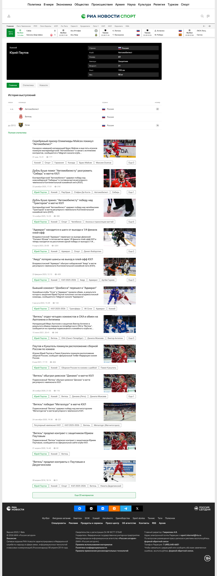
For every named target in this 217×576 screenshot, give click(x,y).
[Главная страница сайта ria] (98, 16)
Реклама (73, 523)
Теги (160, 518)
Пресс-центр (112, 523)
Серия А (74, 26)
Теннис (151, 518)
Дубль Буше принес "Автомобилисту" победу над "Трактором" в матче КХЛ (62, 202)
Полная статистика (17, 132)
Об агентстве (129, 523)
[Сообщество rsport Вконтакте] (102, 508)
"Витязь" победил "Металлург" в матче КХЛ (59, 404)
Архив (162, 523)
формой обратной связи (156, 541)
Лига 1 (96, 26)
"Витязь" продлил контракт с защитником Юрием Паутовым (62, 435)
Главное (10, 26)
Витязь (28, 116)
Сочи (27, 125)
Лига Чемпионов (24, 26)
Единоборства (123, 518)
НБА (127, 26)
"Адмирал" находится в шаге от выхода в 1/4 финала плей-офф (64, 231)
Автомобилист (125, 52)
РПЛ (35, 26)
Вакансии (11, 538)
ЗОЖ (87, 518)
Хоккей (13, 47)
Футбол (45, 518)
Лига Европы (45, 26)
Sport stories (139, 518)
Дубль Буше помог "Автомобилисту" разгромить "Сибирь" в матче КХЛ (62, 172)
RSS (154, 523)
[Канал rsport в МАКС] (79, 508)
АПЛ (56, 26)
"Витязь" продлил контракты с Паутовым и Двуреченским (58, 463)
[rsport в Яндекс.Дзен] (91, 508)
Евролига (119, 26)
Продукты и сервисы (92, 523)
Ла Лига (64, 26)
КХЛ (103, 26)
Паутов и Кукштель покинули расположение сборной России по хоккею (65, 348)
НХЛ (110, 26)
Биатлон (78, 518)
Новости (44, 85)
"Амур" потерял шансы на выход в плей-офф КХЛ (62, 259)
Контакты (144, 523)
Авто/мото (107, 518)
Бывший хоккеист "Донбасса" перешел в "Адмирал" (64, 287)
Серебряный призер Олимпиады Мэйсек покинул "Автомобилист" (62, 143)
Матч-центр (11, 33)
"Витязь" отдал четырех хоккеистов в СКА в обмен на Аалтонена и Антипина (65, 318)
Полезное (170, 518)
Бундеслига (85, 26)
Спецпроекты (59, 523)
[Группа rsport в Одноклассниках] (114, 508)
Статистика (28, 85)
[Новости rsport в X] (137, 508)
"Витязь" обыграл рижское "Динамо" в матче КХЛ (63, 375)
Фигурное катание (61, 518)
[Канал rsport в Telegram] (125, 508)
